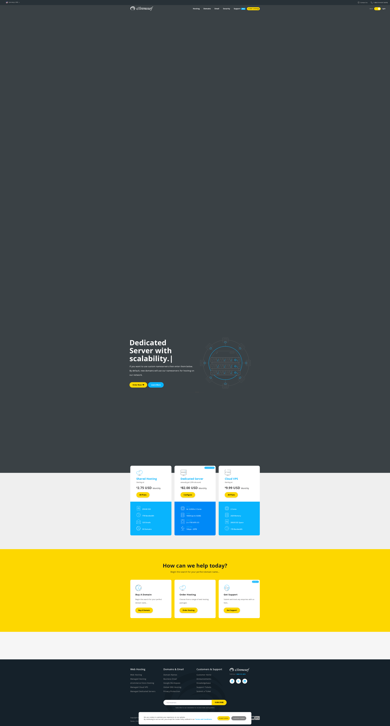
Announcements (204, 679)
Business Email (170, 679)
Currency (13, 2)
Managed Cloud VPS (139, 687)
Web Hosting (136, 675)
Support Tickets (204, 687)
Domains (207, 9)
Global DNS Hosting (172, 687)
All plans (143, 495)
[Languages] (24, 2)
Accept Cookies (223, 718)
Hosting (196, 9)
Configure (188, 495)
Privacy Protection (171, 691)
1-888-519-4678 (240, 674)
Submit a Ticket (204, 691)
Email (217, 9)
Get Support (232, 610)
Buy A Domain (144, 610)
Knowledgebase (204, 683)
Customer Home (204, 675)
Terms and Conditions (203, 719)
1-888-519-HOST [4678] (380, 2)
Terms (132, 721)
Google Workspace (171, 683)
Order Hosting (189, 610)
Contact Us (363, 2)
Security (226, 9)
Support (237, 9)
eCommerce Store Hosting (142, 683)
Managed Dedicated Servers (142, 691)
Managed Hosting (138, 679)
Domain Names (170, 675)
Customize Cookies (239, 718)
